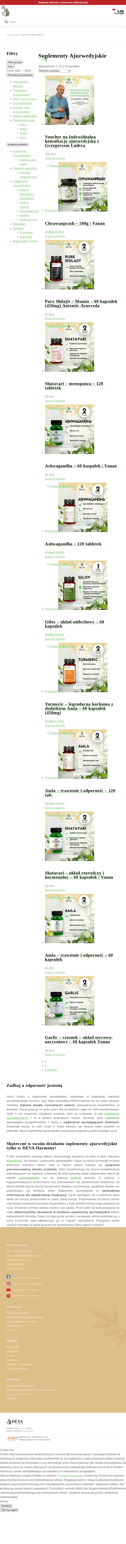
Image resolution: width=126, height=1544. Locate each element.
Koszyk (11, 1377)
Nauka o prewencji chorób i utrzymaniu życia (34, 1411)
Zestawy (19, 228)
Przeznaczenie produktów (20, 75)
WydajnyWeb (30, 1452)
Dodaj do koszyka (57, 158)
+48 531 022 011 (22, 1272)
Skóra (23, 124)
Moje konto (13, 1372)
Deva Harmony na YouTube (26, 1311)
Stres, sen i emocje (26, 99)
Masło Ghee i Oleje (26, 241)
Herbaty (25, 215)
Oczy (23, 137)
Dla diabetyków (24, 103)
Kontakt (11, 1351)
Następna (53, 1078)
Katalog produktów (18, 1389)
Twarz (24, 133)
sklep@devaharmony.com (30, 1277)
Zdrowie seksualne (26, 116)
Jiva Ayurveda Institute (21, 1415)
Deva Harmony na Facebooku (28, 1299)
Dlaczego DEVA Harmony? (23, 1406)
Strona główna (14, 35)
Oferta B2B (13, 1368)
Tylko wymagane (9, 1540)
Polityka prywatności (19, 1334)
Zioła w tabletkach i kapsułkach (28, 194)
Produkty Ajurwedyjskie (21, 1385)
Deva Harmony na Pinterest (27, 1317)
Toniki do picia (30, 219)
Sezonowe (27, 232)
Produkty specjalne (26, 168)
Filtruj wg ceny (15, 62)
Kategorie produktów (17, 144)
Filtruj (10, 66)
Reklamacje (14, 1347)
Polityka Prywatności (77, 1505)
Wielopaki (20, 224)
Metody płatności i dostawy (23, 1342)
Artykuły (12, 1419)
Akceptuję (6, 1535)
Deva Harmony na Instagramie (28, 1305)
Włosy (24, 128)
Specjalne (26, 236)
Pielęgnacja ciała (24, 120)
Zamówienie (14, 1381)
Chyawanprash (30, 211)
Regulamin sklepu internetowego (27, 1338)
